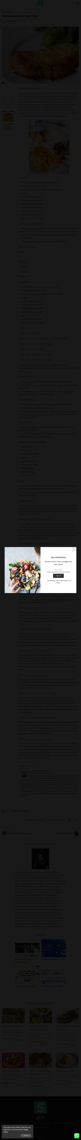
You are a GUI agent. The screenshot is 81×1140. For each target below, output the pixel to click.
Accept (26, 1135)
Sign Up (58, 576)
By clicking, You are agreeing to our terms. (59, 582)
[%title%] (74, 549)
